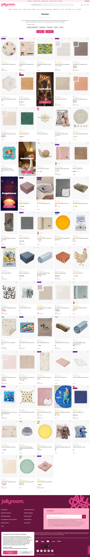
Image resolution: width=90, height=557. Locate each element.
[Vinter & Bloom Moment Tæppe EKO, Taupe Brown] (1, 241)
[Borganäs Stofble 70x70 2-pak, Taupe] (55, 345)
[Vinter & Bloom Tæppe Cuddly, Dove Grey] (55, 206)
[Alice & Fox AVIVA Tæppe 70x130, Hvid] (75, 380)
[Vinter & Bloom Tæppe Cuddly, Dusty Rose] (56, 206)
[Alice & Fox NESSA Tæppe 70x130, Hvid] (76, 380)
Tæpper (56, 27)
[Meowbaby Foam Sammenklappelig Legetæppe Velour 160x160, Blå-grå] (20, 449)
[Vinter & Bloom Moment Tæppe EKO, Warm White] (41, 241)
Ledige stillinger (5, 522)
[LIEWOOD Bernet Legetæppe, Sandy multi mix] (19, 67)
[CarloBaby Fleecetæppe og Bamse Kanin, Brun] (55, 449)
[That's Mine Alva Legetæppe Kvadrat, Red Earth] (74, 67)
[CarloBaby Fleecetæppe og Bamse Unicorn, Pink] (55, 136)
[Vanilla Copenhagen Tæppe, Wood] (39, 484)
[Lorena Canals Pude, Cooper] (39, 171)
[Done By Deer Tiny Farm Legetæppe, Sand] (1, 345)
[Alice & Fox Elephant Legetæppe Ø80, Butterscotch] (55, 241)
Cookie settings (27, 519)
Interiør (46, 17)
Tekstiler (49, 17)
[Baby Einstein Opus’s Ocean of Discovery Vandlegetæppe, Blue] (1, 415)
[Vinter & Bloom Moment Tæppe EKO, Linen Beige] (56, 171)
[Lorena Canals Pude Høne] (38, 171)
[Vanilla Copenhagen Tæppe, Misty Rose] (37, 484)
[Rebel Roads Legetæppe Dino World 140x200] (37, 67)
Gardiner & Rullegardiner (32, 27)
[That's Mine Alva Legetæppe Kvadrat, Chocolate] (73, 67)
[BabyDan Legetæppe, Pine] (20, 101)
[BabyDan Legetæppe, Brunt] (19, 101)
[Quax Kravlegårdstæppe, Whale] (38, 345)
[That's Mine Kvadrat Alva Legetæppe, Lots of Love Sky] (55, 67)
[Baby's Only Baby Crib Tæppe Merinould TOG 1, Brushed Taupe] (23, 380)
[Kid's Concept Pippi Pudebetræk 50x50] (19, 415)
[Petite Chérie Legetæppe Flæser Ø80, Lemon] (56, 415)
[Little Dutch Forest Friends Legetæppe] (5, 449)
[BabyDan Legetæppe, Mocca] (55, 275)
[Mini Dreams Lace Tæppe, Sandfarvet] (56, 380)
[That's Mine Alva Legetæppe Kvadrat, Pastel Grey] (55, 310)
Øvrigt (61, 27)
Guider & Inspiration (6, 512)
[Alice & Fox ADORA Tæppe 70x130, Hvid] (73, 380)
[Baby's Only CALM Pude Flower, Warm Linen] (1, 101)
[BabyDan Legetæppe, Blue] (19, 275)
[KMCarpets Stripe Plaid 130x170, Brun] (75, 206)
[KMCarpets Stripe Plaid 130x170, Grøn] (73, 206)
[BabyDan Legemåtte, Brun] (22, 101)
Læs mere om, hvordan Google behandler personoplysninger (15, 548)
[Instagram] (41, 551)
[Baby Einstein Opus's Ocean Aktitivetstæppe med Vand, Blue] (1, 171)
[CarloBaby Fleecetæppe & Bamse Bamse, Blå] (73, 241)
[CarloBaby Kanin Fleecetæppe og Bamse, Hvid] (56, 449)
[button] (85, 5)
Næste (49, 491)
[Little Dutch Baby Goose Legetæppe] (1, 449)
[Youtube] (45, 551)
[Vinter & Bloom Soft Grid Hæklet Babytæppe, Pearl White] (38, 275)
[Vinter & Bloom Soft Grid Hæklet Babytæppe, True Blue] (37, 275)
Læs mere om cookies (7, 547)
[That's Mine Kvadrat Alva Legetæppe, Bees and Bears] (56, 67)
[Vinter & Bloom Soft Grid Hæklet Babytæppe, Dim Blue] (39, 275)
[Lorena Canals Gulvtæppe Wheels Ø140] (76, 136)
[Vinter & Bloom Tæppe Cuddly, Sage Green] (41, 415)
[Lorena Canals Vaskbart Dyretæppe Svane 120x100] (75, 136)
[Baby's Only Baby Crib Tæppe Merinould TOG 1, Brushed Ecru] (19, 380)
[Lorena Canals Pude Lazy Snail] (37, 171)
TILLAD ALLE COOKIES (10, 552)
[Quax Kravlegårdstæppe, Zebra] (37, 345)
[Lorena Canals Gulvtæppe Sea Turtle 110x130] (74, 136)
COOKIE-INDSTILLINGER (25, 552)
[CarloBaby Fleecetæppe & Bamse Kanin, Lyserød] (74, 241)
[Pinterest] (52, 551)
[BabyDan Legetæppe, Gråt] (19, 241)
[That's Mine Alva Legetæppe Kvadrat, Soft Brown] (75, 67)
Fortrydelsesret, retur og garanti (9, 519)
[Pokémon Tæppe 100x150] (1, 275)
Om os (2, 526)
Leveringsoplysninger (29, 509)
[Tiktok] (49, 551)
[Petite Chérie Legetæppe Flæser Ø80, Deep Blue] (55, 415)
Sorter (49, 31)
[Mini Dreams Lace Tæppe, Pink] (55, 380)
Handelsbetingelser (5, 516)
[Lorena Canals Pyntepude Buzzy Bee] (41, 171)
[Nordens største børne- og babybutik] (8, 4)
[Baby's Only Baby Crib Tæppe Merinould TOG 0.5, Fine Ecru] (22, 380)
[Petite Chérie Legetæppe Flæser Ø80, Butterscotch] (41, 449)
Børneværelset (41, 17)
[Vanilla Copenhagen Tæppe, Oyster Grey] (41, 484)
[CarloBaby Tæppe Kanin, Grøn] (19, 310)
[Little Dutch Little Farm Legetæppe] (4, 449)
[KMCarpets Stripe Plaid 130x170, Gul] (76, 206)
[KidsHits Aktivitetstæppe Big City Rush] (19, 345)
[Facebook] (38, 551)
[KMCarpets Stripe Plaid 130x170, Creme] (74, 206)
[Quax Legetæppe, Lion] (39, 345)
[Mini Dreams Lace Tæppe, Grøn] (57, 380)
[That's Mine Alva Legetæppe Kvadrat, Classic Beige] (1, 484)
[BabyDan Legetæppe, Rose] (23, 101)
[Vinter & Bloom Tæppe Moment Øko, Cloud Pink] (55, 171)
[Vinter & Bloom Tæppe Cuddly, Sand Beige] (57, 206)
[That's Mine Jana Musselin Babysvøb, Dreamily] (37, 380)
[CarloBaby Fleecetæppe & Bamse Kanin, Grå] (75, 241)
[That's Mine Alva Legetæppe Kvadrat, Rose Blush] (1, 380)
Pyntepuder (49, 27)
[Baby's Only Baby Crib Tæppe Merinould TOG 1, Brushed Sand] (20, 380)
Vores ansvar (27, 522)
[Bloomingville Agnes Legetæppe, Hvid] (1, 67)
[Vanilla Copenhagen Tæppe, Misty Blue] (38, 484)
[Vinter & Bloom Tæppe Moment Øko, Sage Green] (57, 171)
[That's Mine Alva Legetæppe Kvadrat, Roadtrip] (76, 67)
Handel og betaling (28, 512)
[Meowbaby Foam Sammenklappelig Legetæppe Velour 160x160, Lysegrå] (19, 449)
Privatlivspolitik (27, 516)
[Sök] (72, 4)
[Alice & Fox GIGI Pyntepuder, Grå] (37, 206)
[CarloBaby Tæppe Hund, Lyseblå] (73, 449)
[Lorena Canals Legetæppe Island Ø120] (73, 136)
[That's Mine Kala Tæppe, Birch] (55, 101)
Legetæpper (42, 27)
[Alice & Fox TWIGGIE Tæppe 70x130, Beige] (74, 380)
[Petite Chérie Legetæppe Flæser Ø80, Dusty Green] (57, 415)
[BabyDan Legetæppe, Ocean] (73, 415)
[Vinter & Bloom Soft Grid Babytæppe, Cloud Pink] (41, 275)
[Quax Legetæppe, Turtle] (41, 345)
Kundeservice (87, 0)
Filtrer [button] (40, 31)
